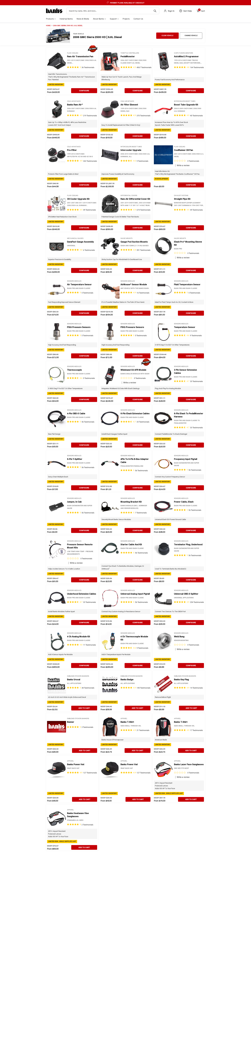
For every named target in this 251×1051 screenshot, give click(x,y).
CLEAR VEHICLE (167, 35)
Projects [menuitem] (126, 19)
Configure (84, 91)
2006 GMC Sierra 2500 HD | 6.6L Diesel (68, 26)
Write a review (183, 165)
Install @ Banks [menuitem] (66, 19)
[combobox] (113, 11)
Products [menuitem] (50, 19)
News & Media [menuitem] (83, 19)
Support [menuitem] (113, 19)
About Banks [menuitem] (98, 19)
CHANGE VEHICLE (191, 35)
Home (48, 26)
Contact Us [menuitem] (138, 19)
